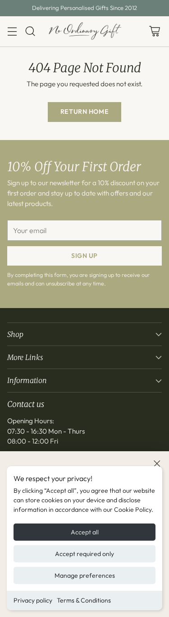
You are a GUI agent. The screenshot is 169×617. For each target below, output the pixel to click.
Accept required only (84, 554)
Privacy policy (33, 600)
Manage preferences (85, 575)
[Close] (156, 463)
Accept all (85, 532)
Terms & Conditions (84, 600)
